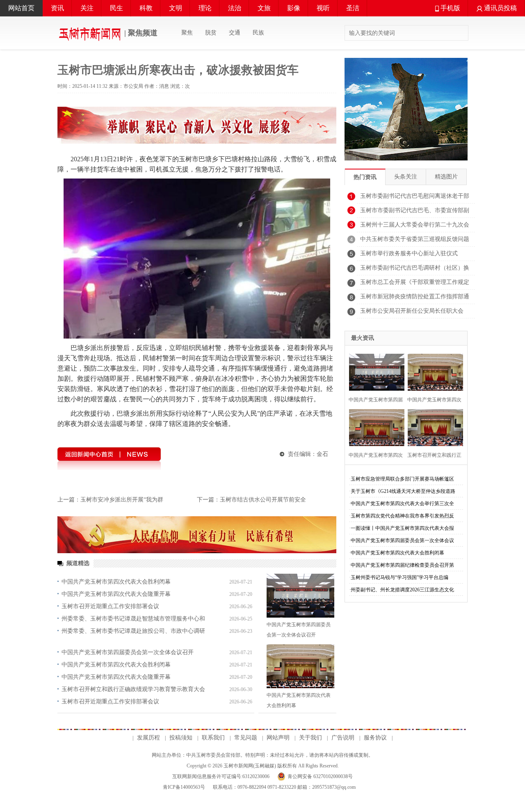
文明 (175, 8)
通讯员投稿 (499, 8)
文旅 (264, 8)
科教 (146, 8)
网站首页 (21, 8)
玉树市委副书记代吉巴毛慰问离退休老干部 (414, 196)
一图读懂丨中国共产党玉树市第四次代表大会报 (402, 528)
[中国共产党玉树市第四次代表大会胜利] (433, 371)
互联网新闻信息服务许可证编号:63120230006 (220, 776)
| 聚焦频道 (140, 33)
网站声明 (278, 738)
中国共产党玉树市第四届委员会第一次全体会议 (402, 540)
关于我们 (310, 738)
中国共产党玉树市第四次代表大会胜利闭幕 (116, 582)
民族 (258, 33)
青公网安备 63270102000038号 (320, 776)
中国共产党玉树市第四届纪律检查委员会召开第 (402, 565)
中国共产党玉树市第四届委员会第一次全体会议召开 (128, 652)
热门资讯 (365, 177)
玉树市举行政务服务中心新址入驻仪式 (409, 253)
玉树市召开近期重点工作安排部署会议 (110, 606)
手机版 (449, 8)
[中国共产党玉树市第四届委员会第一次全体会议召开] (300, 596)
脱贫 (211, 33)
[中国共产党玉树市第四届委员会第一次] (374, 371)
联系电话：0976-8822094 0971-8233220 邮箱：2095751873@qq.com (284, 787)
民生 (116, 8)
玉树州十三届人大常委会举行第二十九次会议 (414, 227)
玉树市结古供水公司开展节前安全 (263, 500)
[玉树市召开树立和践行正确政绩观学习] (433, 426)
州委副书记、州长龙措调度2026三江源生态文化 (402, 590)
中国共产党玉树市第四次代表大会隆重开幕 (116, 594)
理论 (205, 8)
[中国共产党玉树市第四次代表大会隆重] (374, 426)
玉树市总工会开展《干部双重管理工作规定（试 (414, 284)
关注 (87, 8)
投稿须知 (180, 738)
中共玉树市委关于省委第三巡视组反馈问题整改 (414, 241)
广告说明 (342, 738)
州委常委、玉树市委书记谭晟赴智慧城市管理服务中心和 (133, 619)
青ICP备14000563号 (184, 787)
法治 (234, 8)
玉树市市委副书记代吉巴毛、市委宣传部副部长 (414, 212)
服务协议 (375, 738)
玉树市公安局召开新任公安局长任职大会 (411, 311)
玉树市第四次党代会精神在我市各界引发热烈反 (402, 516)
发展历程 (148, 738)
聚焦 (187, 33)
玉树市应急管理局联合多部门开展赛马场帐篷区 (402, 479)
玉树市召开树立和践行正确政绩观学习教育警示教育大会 (133, 689)
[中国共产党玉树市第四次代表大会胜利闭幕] (300, 666)
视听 (323, 8)
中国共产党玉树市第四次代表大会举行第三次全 (402, 503)
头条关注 (405, 177)
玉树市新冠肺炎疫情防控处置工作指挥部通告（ (414, 298)
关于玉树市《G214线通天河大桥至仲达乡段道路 (403, 491)
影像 (293, 8)
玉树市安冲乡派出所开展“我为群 (121, 500)
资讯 (57, 8)
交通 (234, 33)
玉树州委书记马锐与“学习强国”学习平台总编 (399, 577)
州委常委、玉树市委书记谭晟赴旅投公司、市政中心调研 (133, 631)
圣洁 (352, 8)
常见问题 (245, 738)
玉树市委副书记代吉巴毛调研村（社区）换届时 (414, 270)
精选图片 (446, 177)
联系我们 (213, 738)
